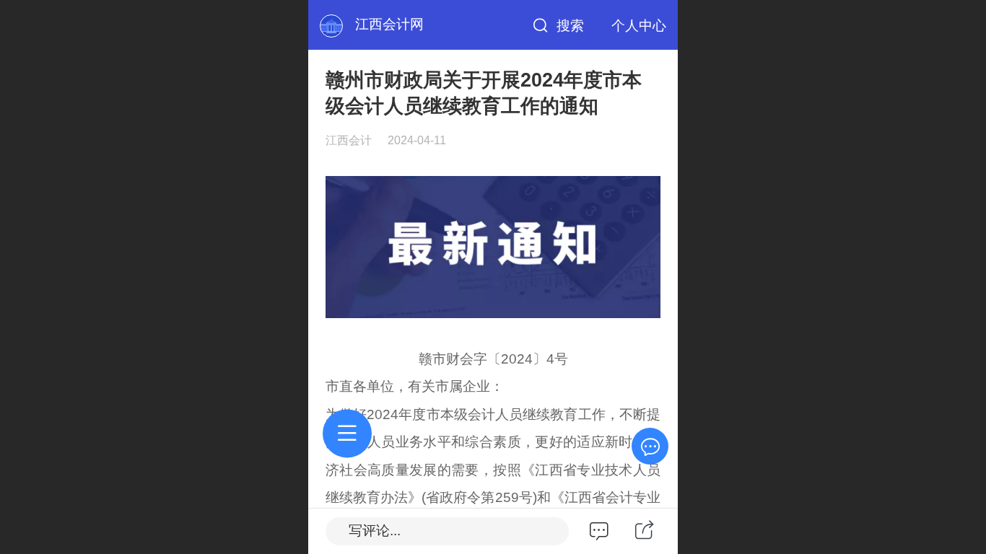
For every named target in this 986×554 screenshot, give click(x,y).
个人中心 (638, 25)
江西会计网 (389, 24)
